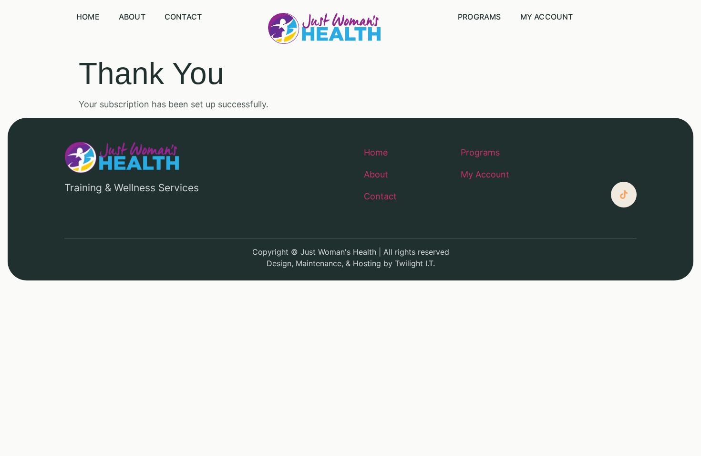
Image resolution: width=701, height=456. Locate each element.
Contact (183, 16)
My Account (546, 16)
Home (88, 16)
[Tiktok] (624, 194)
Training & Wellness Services (131, 188)
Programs (479, 16)
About (132, 16)
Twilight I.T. (415, 263)
